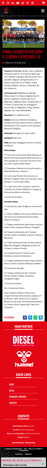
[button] (25, 317)
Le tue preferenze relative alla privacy (21, 460)
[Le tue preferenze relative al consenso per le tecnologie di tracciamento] (42, 463)
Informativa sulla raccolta (15, 465)
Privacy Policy (19, 454)
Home (11, 385)
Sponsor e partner (17, 397)
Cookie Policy (28, 454)
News (11, 391)
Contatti (13, 403)
